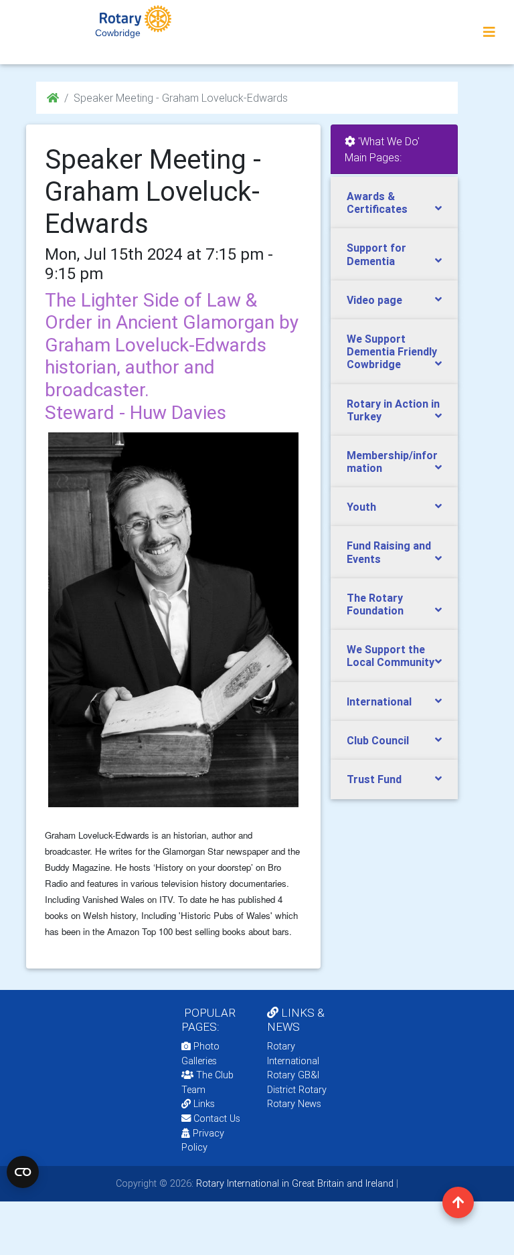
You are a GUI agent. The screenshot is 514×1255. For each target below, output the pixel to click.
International (379, 701)
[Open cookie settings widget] (23, 1172)
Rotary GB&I (293, 1075)
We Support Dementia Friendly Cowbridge (392, 351)
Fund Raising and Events (389, 552)
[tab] (394, 203)
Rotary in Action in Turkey (393, 410)
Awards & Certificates (377, 202)
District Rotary (297, 1090)
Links (204, 1104)
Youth (361, 506)
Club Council (378, 740)
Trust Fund (374, 779)
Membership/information (392, 461)
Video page (374, 300)
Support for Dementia (376, 254)
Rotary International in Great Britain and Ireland (293, 1183)
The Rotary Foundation (375, 604)
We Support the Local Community (390, 656)
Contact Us (215, 1118)
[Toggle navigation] (489, 32)
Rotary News (294, 1104)
